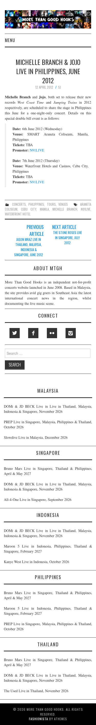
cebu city (28, 209)
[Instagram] (71, 333)
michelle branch (64, 209)
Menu (10, 40)
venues (63, 204)
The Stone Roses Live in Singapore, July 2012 (67, 237)
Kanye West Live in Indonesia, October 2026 (36, 561)
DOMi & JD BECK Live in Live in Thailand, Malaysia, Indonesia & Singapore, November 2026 (48, 409)
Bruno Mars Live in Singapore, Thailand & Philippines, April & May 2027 (48, 471)
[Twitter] (14, 333)
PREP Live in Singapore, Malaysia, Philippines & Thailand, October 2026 (48, 424)
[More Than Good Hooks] (48, 18)
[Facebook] (33, 333)
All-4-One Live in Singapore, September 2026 (37, 499)
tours (51, 204)
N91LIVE (37, 150)
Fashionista (38, 718)
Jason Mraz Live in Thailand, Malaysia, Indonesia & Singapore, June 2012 (28, 247)
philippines (36, 204)
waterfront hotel (17, 214)
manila (44, 209)
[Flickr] (52, 333)
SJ (59, 87)
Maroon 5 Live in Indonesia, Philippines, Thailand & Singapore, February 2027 (48, 549)
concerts (19, 204)
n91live (85, 209)
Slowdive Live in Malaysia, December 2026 (36, 437)
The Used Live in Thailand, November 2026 (36, 690)
